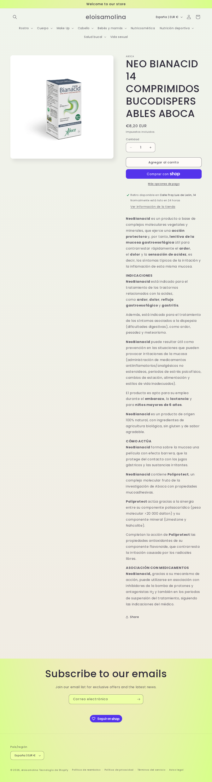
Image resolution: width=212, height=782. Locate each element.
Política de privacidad (119, 769)
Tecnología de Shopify (53, 770)
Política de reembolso (86, 769)
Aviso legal (176, 769)
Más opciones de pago (163, 184)
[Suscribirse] (138, 699)
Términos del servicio (151, 769)
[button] (14, 17)
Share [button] (134, 617)
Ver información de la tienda (152, 207)
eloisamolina (29, 770)
